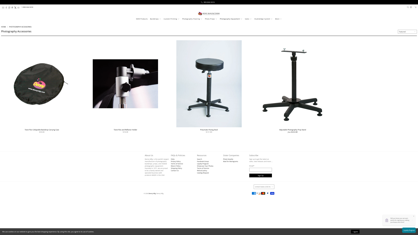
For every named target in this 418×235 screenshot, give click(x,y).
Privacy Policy (176, 161)
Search (199, 159)
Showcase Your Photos (205, 166)
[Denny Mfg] (209, 13)
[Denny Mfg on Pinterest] (12, 8)
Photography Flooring (191, 19)
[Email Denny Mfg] (3, 8)
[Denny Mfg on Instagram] (9, 8)
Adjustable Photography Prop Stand (292, 130)
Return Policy (175, 166)
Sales (247, 19)
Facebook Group (203, 161)
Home (3, 27)
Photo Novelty (228, 159)
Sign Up (261, 175)
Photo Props (210, 19)
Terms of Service (177, 164)
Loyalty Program (203, 164)
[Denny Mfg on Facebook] (6, 8)
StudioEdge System (262, 19)
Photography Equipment (230, 19)
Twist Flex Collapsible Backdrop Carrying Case (42, 130)
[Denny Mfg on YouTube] (18, 8)
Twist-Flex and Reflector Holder (125, 130)
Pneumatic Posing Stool (209, 130)
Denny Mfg (152, 193)
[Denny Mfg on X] (15, 8)
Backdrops (154, 19)
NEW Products (142, 19)
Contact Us (175, 171)
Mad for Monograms (230, 161)
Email (251, 166)
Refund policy (202, 171)
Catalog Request (203, 173)
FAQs (173, 159)
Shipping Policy (176, 168)
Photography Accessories (20, 27)
